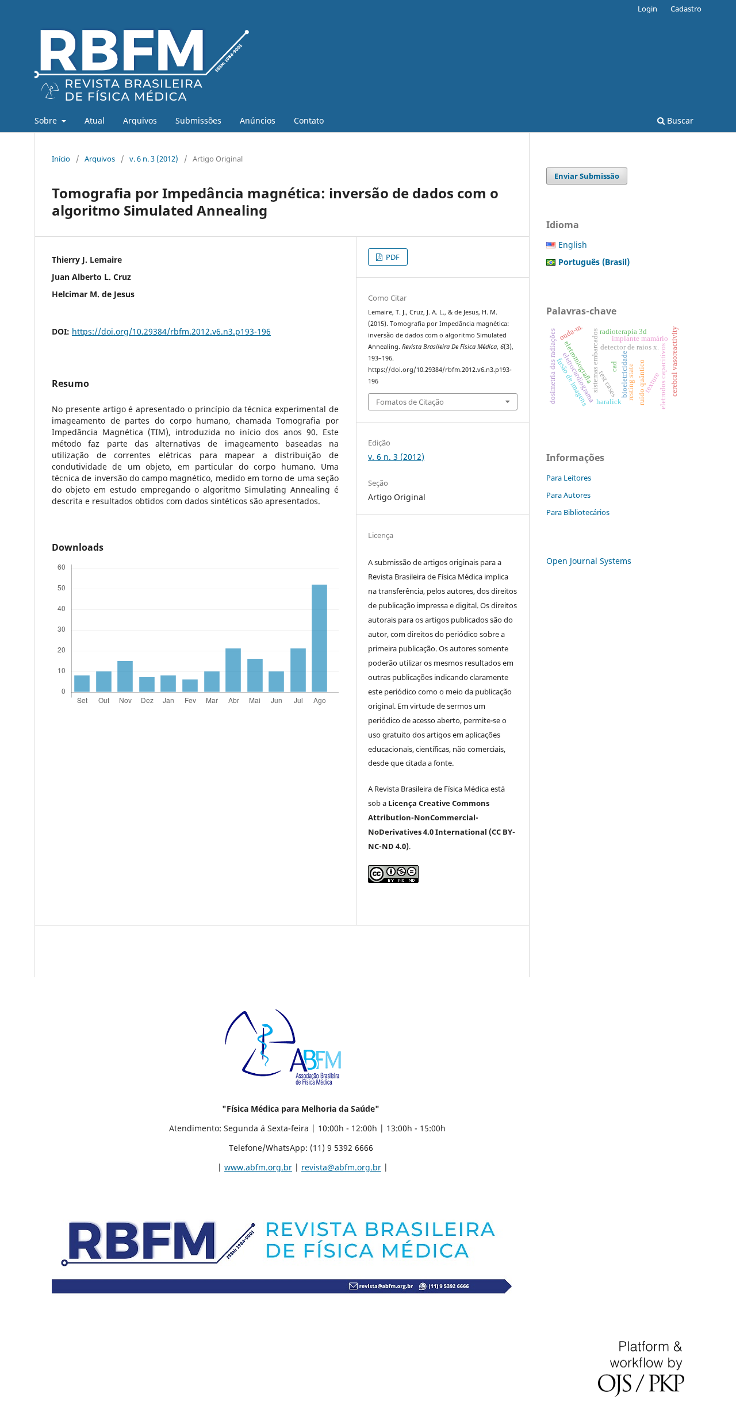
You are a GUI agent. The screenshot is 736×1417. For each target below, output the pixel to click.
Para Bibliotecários (578, 512)
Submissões (198, 120)
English (572, 244)
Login (647, 8)
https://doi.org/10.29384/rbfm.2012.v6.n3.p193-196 (171, 331)
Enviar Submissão (586, 176)
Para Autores (568, 495)
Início (61, 158)
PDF (392, 257)
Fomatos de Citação (410, 402)
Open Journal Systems (588, 560)
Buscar (679, 120)
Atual (95, 120)
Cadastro (686, 8)
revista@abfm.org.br (341, 1167)
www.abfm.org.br (258, 1167)
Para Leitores (568, 478)
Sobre (46, 120)
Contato (309, 120)
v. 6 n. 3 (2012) (153, 158)
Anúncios (257, 120)
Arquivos (140, 120)
